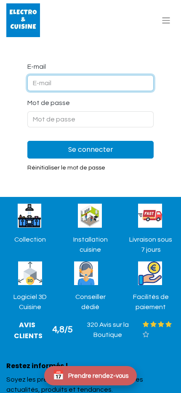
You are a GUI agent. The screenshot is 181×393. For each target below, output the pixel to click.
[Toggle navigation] (166, 20)
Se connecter (90, 149)
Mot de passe (48, 103)
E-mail (36, 66)
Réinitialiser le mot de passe (66, 168)
